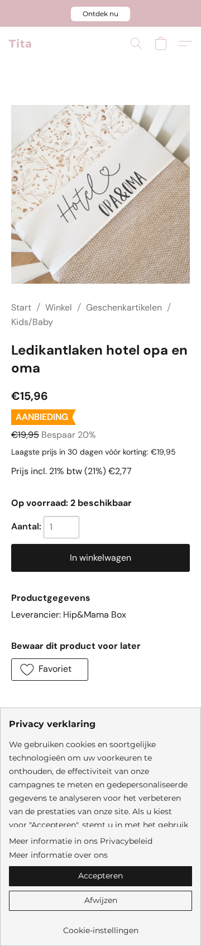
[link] (100, 926)
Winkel (58, 307)
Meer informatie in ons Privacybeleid (80, 841)
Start (21, 307)
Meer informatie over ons (58, 855)
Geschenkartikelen (124, 307)
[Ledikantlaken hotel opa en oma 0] (100, 194)
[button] (100, 14)
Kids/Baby (32, 322)
